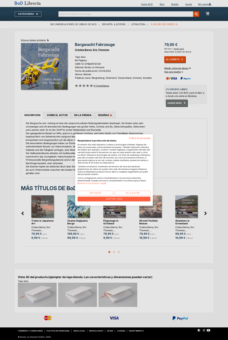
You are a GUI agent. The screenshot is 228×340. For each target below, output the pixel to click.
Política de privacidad (139, 138)
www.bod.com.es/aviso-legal (91, 183)
